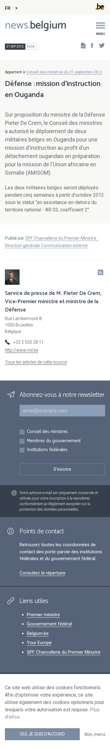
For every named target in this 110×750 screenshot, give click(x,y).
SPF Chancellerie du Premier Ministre (64, 652)
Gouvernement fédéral (49, 624)
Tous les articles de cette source (36, 362)
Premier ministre (43, 614)
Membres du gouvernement (54, 441)
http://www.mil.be (21, 350)
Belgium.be (38, 633)
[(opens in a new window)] (90, 45)
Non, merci (95, 734)
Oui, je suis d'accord (42, 734)
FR (7, 8)
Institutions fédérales (47, 450)
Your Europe (39, 642)
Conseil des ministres (47, 431)
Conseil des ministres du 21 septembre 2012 (64, 72)
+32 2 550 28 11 (28, 342)
